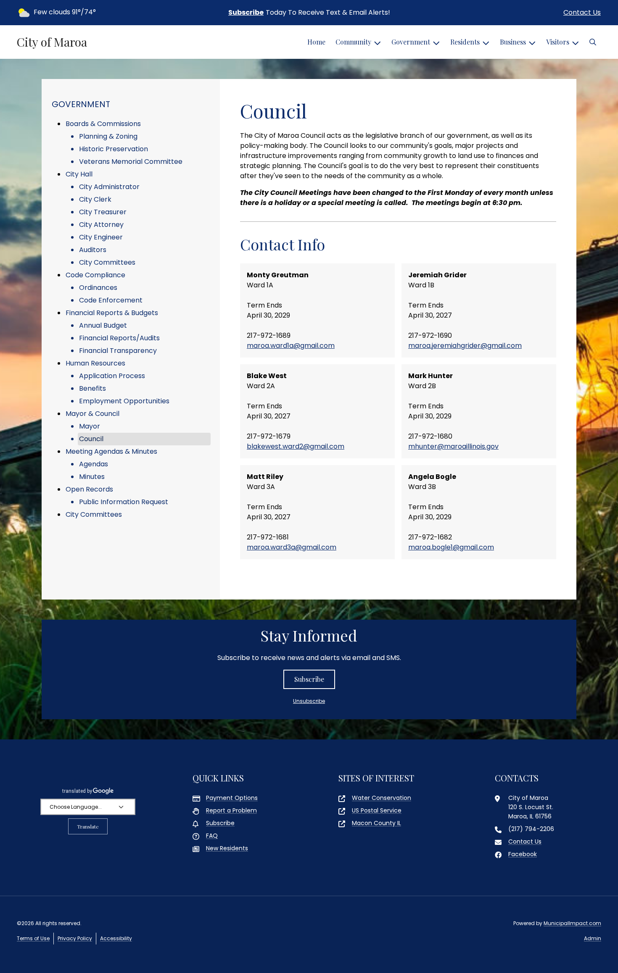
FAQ (212, 835)
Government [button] (410, 41)
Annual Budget (103, 325)
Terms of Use (33, 938)
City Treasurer (103, 212)
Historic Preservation (113, 149)
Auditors (92, 250)
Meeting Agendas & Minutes (111, 451)
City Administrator (109, 187)
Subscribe (246, 12)
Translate (88, 826)
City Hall (79, 174)
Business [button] (513, 41)
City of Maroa (52, 42)
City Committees (107, 262)
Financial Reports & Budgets (112, 313)
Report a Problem (231, 810)
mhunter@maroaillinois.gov (453, 446)
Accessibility (116, 938)
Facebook (522, 854)
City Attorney (101, 224)
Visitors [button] (557, 41)
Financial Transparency (118, 350)
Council (91, 439)
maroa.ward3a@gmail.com (291, 547)
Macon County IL (376, 823)
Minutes (92, 476)
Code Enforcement (111, 300)
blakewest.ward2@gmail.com (295, 446)
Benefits (92, 388)
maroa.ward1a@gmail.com (291, 345)
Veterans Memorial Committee (130, 161)
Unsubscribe (309, 701)
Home (316, 41)
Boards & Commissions (103, 124)
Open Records (89, 489)
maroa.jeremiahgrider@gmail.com (465, 345)
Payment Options (232, 798)
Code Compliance (95, 275)
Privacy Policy (75, 938)
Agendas (93, 464)
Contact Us (582, 12)
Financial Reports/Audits (119, 338)
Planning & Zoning (108, 136)
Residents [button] (465, 41)
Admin (592, 938)
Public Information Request (123, 502)
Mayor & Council (92, 413)
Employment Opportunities (124, 401)
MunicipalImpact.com (572, 923)
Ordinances (98, 287)
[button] (592, 42)
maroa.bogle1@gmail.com (451, 547)
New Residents (227, 848)
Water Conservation (381, 798)
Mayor (89, 426)
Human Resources (95, 363)
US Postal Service (376, 810)
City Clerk (95, 199)
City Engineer (101, 237)
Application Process (112, 376)
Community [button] (353, 41)
